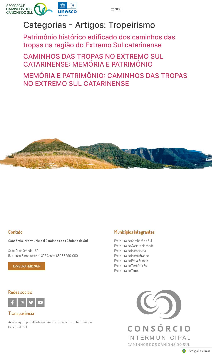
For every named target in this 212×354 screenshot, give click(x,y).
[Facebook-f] (12, 302)
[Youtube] (40, 302)
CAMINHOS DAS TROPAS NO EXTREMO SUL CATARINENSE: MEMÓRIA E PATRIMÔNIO (93, 60)
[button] (116, 9)
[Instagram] (22, 302)
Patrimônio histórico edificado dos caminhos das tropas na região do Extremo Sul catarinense (99, 41)
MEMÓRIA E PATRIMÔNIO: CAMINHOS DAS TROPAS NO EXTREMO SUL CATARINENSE (105, 80)
